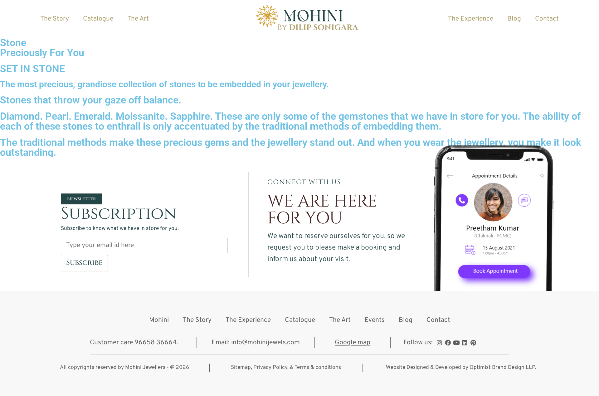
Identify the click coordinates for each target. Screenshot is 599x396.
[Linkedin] (465, 343)
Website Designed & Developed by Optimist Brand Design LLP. (461, 367)
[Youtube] (456, 343)
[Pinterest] (473, 343)
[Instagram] (439, 343)
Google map (352, 342)
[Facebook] (448, 343)
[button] (81, 198)
